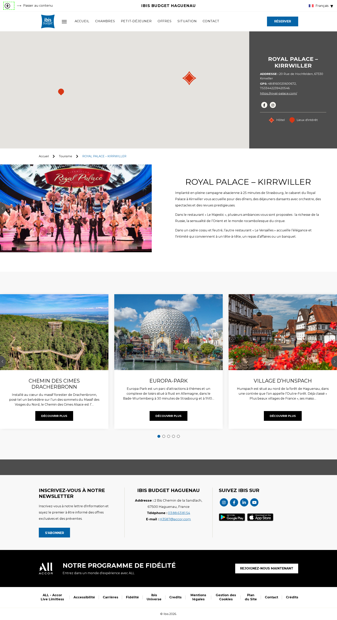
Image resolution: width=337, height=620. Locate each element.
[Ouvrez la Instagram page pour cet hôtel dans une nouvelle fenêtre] (224, 502)
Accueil (82, 21)
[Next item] (334, 361)
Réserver (282, 21)
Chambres (105, 21)
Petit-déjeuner (136, 21)
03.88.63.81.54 (179, 513)
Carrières (110, 597)
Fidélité (132, 597)
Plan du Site (251, 597)
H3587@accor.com (175, 519)
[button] (189, 78)
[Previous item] (3, 361)
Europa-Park (168, 381)
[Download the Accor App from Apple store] (260, 517)
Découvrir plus (54, 416)
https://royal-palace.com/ (278, 93)
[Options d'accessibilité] (9, 5)
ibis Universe (154, 597)
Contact (211, 21)
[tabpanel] (168, 361)
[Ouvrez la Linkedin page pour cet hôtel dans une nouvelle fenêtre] (244, 502)
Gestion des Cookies (226, 597)
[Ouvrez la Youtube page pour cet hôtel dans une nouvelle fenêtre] (254, 502)
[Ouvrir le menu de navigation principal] (64, 21)
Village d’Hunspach (283, 381)
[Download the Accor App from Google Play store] (232, 517)
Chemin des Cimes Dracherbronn (54, 384)
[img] (48, 21)
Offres (165, 21)
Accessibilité (84, 597)
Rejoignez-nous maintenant (266, 568)
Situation (187, 21)
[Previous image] (3, 208)
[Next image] (149, 208)
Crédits (292, 597)
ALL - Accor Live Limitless (52, 597)
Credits (175, 597)
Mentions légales (198, 597)
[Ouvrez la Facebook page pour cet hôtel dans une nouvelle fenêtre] (234, 502)
